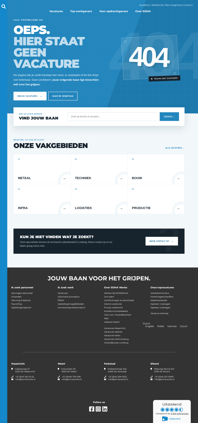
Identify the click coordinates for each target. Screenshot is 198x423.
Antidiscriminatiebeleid (116, 311)
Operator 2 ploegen (160, 304)
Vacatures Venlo (112, 335)
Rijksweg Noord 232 (164, 370)
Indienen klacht (112, 322)
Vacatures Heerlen (113, 332)
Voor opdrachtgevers (113, 11)
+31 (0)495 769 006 (71, 376)
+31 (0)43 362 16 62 (24, 376)
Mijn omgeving (173, 5)
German (172, 326)
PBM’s (61, 300)
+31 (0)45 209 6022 (117, 376)
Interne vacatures (113, 304)
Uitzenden (16, 296)
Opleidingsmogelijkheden (71, 304)
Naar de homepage (62, 96)
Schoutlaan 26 (69, 370)
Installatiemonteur (159, 293)
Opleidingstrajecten (21, 307)
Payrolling (16, 304)
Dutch (183, 326)
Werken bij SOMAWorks (116, 293)
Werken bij (157, 5)
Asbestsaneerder (158, 300)
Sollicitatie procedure (68, 296)
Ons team (109, 296)
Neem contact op (162, 241)
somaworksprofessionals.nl (71, 307)
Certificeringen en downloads (119, 300)
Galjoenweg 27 (24, 370)
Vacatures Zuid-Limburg (116, 339)
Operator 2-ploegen (160, 307)
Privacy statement (113, 307)
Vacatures (56, 11)
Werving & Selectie (20, 300)
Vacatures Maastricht (115, 328)
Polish (161, 326)
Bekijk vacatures (30, 96)
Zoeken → (169, 117)
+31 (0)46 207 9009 (164, 376)
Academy (144, 5)
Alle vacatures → (175, 148)
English (150, 326)
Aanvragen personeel (22, 293)
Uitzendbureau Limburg (116, 342)
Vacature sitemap (159, 313)
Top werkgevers (81, 11)
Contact (187, 5)
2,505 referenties (179, 413)
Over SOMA (143, 11)
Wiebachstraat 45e (117, 370)
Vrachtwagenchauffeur (162, 296)
